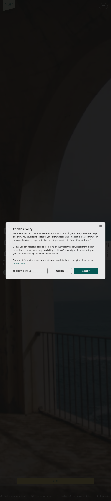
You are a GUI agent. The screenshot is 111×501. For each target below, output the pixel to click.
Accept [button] (86, 271)
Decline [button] (60, 271)
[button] (22, 270)
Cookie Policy (19, 263)
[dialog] (55, 250)
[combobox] (100, 226)
